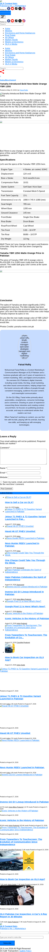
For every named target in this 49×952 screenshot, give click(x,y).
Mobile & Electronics (14, 42)
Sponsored (20, 568)
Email (3, 473)
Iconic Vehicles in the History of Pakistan (27, 618)
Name (3, 468)
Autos (7, 28)
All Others (9, 37)
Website (3, 477)
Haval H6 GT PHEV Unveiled (20, 531)
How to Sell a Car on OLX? (19, 502)
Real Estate (10, 35)
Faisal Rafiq (24, 90)
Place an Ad (5, 12)
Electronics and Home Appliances (20, 33)
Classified (20, 642)
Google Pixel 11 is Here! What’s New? (25, 606)
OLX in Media (11, 44)
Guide (23, 665)
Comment (5, 448)
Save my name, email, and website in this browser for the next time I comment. (23, 483)
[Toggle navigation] (3, 17)
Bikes (7, 80)
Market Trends (11, 40)
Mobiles (8, 31)
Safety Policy (25, 951)
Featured (12, 80)
